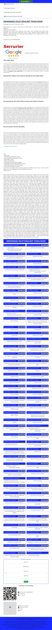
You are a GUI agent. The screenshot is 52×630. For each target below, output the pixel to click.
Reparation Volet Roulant (23, 605)
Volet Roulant (18, 622)
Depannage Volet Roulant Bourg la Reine (26, 628)
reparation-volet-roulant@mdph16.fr (26, 592)
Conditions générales (30, 619)
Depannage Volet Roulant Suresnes (42, 624)
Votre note (26, 571)
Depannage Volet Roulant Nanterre (9, 624)
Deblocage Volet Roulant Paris (40, 618)
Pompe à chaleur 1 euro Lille (25, 621)
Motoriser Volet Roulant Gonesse (38, 622)
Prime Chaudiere (10, 622)
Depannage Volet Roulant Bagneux (33, 625)
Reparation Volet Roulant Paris (10, 146)
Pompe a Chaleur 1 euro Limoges (39, 621)
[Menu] (32, 1)
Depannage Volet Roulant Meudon (18, 625)
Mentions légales (21, 619)
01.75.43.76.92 (24, 1)
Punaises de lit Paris (26, 622)
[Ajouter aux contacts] (30, 1)
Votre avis (26, 575)
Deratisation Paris (14, 621)
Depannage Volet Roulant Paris (26, 618)
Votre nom (26, 562)
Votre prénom (26, 566)
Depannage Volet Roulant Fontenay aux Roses (17, 626)
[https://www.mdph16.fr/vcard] (9, 593)
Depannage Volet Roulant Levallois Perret (36, 626)
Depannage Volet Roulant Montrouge (26, 624)
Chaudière (7, 621)
